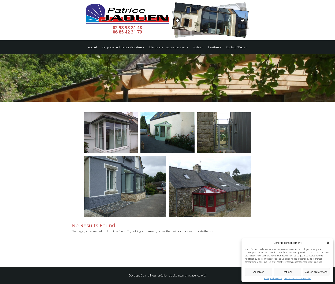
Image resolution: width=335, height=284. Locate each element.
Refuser (287, 271)
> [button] (242, 20)
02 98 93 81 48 (127, 27)
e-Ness (152, 275)
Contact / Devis (235, 47)
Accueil (92, 47)
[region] (210, 21)
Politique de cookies (273, 279)
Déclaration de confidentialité (297, 279)
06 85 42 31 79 (127, 32)
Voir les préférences (316, 271)
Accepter (258, 271)
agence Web (199, 275)
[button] (328, 242)
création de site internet (172, 275)
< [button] (178, 20)
